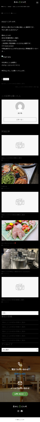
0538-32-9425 (20, 374)
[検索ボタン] (36, 313)
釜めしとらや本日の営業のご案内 (13, 322)
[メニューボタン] (37, 2)
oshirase (14, 13)
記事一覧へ (20, 119)
